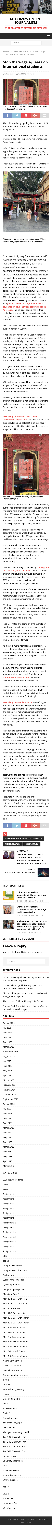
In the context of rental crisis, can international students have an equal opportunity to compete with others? (32, 925)
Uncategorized (9, 1456)
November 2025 (10, 1051)
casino (6, 1260)
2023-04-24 (23, 901)
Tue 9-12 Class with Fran (14, 1437)
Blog (5, 1256)
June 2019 (7, 1151)
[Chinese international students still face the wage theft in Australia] (8, 895)
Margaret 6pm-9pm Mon (14, 1289)
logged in (19, 952)
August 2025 (9, 1056)
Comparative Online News (15, 1270)
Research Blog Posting (13, 1389)
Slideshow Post (10, 1408)
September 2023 (10, 1099)
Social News (8, 1413)
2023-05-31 (9, 73)
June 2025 (7, 1066)
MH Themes (27, 1522)
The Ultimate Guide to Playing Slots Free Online (25, 1001)
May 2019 (7, 1156)
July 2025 (7, 1061)
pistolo (6, 1379)
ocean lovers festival (12, 1370)
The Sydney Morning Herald (16, 1432)
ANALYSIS (7, 1189)
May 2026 (7, 1037)
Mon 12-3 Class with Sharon (16, 1313)
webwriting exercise (12, 1475)
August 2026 (9, 1023)
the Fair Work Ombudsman (16, 677)
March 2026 (8, 1046)
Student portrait (10, 1418)
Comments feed (10, 1503)
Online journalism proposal (15, 1375)
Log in (6, 1493)
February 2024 (9, 1085)
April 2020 (7, 1142)
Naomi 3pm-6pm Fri (12, 1360)
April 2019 (7, 1161)
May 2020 (7, 1137)
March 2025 (8, 1080)
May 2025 (7, 1070)
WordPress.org (10, 1508)
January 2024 (9, 1089)
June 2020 (7, 1132)
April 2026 (7, 1042)
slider (5, 1403)
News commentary (12, 1365)
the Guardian (9, 1427)
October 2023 (9, 1094)
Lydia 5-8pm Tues (11, 1284)
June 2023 (7, 1113)
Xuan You (34, 901)
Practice (6, 1384)
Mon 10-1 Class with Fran (15, 1298)
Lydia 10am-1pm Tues (13, 1279)
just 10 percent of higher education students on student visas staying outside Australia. (24, 306)
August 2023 (9, 1104)
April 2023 (7, 1123)
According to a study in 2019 (17, 702)
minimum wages (12, 844)
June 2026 (7, 1032)
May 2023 (7, 1118)
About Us (7, 1184)
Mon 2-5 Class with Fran (14, 1327)
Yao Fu (33, 932)
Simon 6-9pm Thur (11, 1398)
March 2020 (8, 1146)
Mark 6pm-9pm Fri (11, 1294)
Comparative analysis (13, 1265)
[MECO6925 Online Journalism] (26, 12)
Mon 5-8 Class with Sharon (15, 1341)
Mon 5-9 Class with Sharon (15, 1356)
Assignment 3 (9, 1232)
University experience (13, 1460)
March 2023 (8, 1127)
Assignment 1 (9, 1194)
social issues (32, 844)
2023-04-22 (23, 932)
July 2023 (7, 1108)
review (6, 1394)
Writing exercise (10, 1479)
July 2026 (7, 1027)
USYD (5, 1465)
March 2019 (8, 1166)
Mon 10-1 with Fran (12, 1308)
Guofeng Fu (23, 73)
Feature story (9, 1275)
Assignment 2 (9, 1222)
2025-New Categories (13, 1179)
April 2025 (7, 1075)
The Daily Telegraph (12, 1422)
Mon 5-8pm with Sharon (14, 1351)
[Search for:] (26, 42)
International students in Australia (23, 838)
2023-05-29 (23, 915)
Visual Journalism (11, 1470)
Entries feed (8, 1498)
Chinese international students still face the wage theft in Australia (32, 895)
